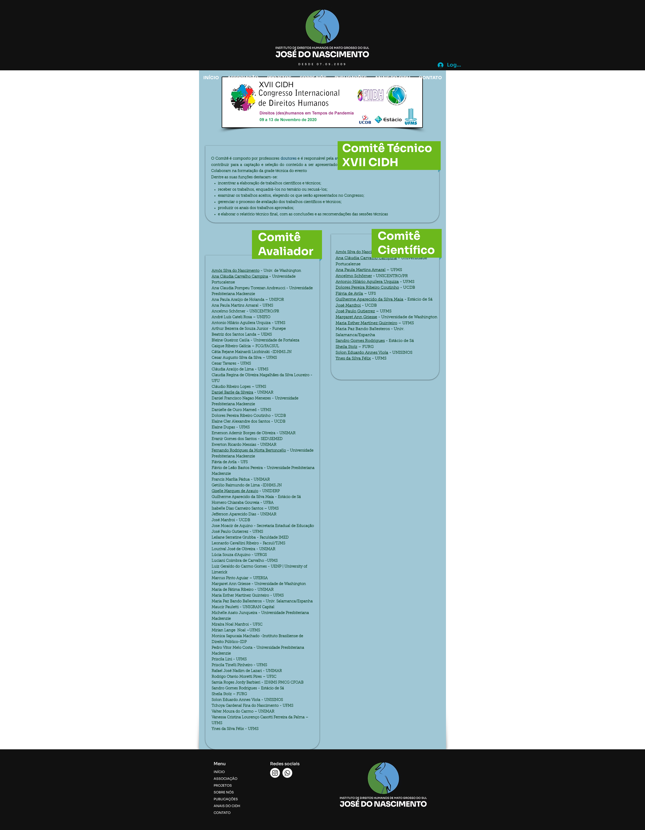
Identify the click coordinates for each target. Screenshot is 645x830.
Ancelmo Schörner (354, 276)
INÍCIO (219, 772)
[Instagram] (275, 773)
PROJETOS (223, 785)
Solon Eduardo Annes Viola (362, 353)
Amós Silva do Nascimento (236, 271)
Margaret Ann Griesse (356, 317)
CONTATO (222, 813)
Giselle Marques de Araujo (235, 491)
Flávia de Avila (349, 294)
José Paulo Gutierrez (355, 311)
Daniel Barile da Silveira (232, 393)
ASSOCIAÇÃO (225, 779)
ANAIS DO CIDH (227, 806)
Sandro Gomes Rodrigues (360, 341)
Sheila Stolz (346, 347)
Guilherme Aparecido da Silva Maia (369, 300)
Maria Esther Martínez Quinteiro (366, 323)
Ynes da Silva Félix (353, 359)
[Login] (440, 65)
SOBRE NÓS (224, 792)
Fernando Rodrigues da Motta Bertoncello (249, 451)
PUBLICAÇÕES (226, 799)
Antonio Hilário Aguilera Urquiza (367, 282)
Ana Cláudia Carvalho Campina (240, 277)
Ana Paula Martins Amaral (360, 270)
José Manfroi (348, 306)
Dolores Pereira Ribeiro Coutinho (367, 288)
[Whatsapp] (287, 773)
